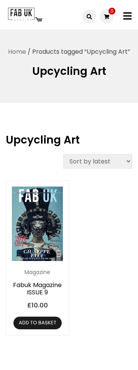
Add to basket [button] (37, 322)
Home (17, 51)
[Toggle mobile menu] (127, 16)
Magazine (37, 272)
